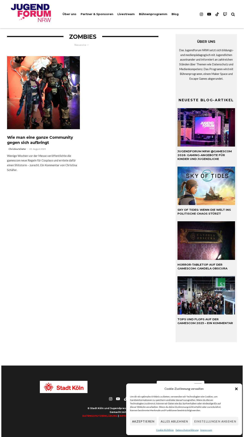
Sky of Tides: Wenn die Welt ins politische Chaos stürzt (204, 211)
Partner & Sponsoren (97, 14)
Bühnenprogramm (153, 14)
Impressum (206, 430)
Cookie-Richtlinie (165, 430)
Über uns (69, 14)
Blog (175, 14)
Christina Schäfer (17, 149)
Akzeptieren (143, 421)
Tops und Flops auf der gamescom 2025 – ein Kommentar (205, 321)
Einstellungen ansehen (215, 421)
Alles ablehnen (174, 421)
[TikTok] (217, 14)
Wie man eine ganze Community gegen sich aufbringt (40, 140)
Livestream (126, 14)
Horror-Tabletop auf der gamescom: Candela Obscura (202, 266)
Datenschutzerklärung (187, 430)
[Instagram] (201, 14)
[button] (236, 389)
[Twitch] (225, 14)
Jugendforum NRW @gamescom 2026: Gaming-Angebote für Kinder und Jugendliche (204, 155)
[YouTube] (209, 14)
